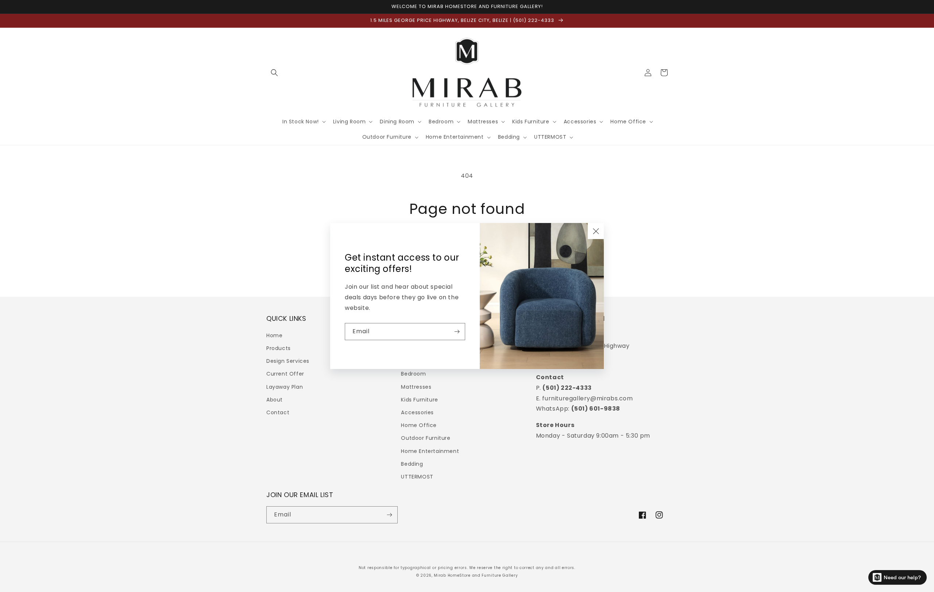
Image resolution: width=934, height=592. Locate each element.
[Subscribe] (457, 331)
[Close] (596, 231)
